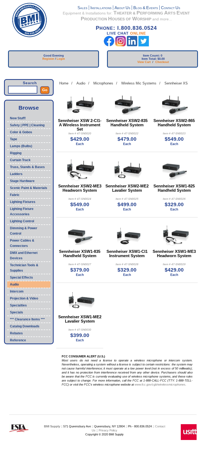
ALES (82, 8)
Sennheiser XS (176, 83)
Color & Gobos (21, 132)
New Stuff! (18, 118)
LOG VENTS (145, 8)
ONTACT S (170, 8)
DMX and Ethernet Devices (24, 255)
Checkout (162, 62)
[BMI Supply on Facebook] (109, 45)
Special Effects (21, 277)
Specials (16, 312)
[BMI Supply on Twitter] (143, 45)
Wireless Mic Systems (138, 83)
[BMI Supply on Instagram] (120, 45)
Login (61, 58)
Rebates (16, 333)
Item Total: (149, 58)
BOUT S (122, 8)
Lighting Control (22, 221)
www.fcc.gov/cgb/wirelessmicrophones (160, 384)
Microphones (103, 83)
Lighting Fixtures (22, 202)
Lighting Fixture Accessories (22, 211)
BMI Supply (52, 426)
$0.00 (161, 58)
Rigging (15, 153)
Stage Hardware (22, 181)
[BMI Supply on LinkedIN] (132, 45)
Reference (18, 340)
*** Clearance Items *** (27, 319)
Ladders (16, 174)
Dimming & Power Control (23, 230)
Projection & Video (24, 298)
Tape (13, 139)
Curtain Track (20, 160)
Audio (14, 284)
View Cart (144, 62)
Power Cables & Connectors (22, 243)
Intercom (17, 291)
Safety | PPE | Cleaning (27, 125)
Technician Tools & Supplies (24, 267)
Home (63, 83)
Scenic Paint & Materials (28, 188)
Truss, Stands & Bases (27, 167)
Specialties (18, 305)
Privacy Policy (108, 430)
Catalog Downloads (24, 326)
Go (44, 90)
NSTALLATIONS (101, 8)
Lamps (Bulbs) (21, 146)
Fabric (15, 195)
